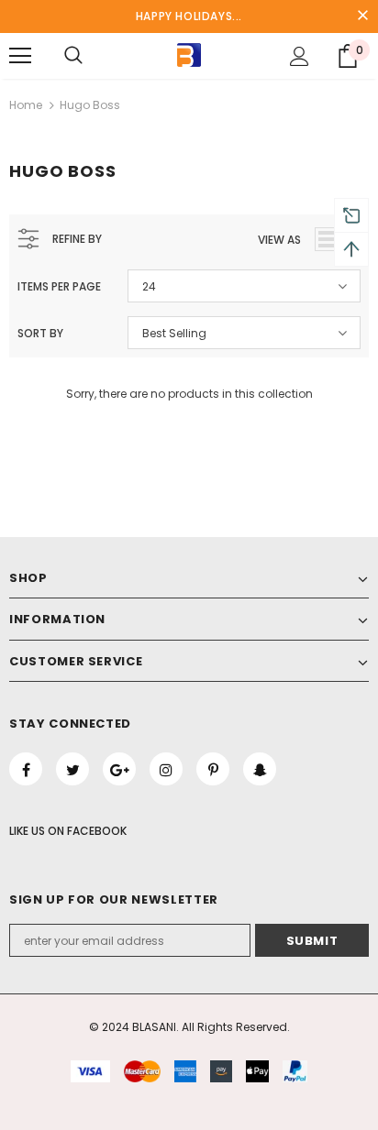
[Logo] (189, 55)
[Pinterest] (212, 768)
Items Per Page (59, 286)
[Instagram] (166, 768)
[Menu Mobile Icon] (20, 56)
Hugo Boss (90, 105)
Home (25, 105)
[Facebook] (25, 768)
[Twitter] (72, 768)
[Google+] (119, 768)
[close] (362, 16)
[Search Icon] (73, 56)
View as (279, 239)
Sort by (40, 333)
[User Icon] (299, 56)
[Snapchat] (259, 768)
